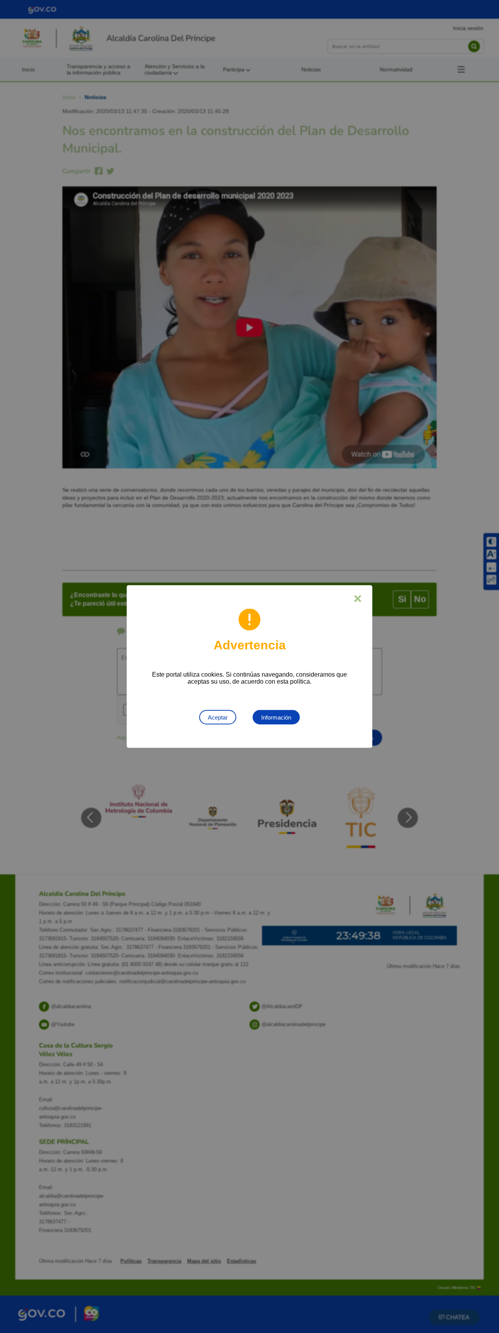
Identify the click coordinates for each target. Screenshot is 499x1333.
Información (276, 717)
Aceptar (218, 717)
